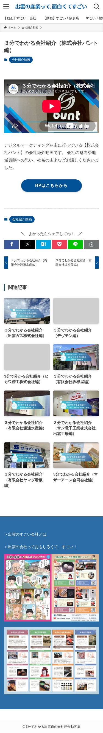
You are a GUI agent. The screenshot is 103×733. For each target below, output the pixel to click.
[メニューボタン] (6, 6)
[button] (11, 244)
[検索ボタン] (96, 6)
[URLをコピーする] (91, 244)
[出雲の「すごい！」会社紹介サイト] (51, 6)
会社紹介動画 (21, 59)
